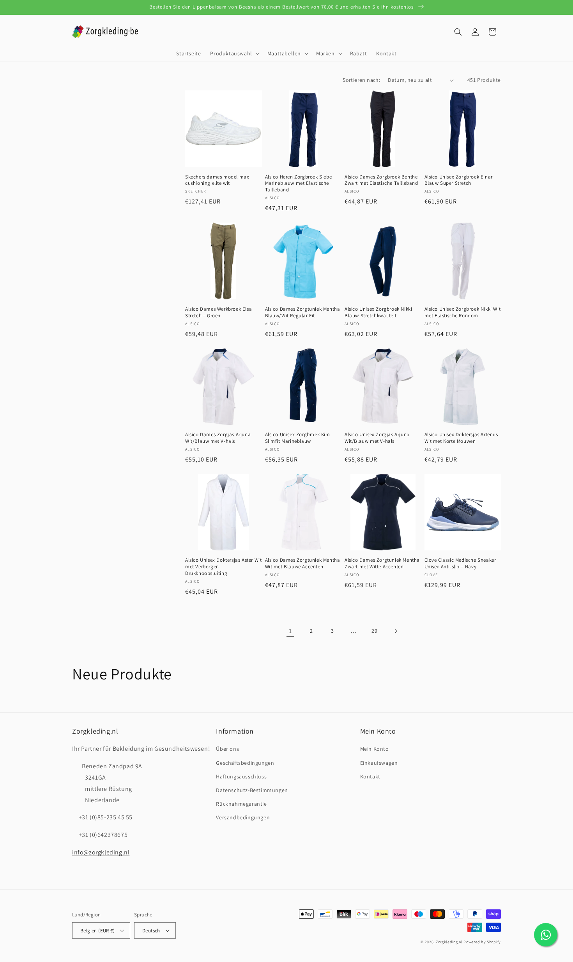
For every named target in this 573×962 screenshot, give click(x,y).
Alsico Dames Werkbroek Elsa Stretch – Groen (218, 312)
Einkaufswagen (379, 762)
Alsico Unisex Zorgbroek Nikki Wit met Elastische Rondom (462, 312)
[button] (233, 53)
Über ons (227, 748)
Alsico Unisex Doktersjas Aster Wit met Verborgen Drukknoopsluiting (223, 566)
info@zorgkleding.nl (100, 852)
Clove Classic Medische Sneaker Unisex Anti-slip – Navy (460, 563)
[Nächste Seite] (395, 631)
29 (374, 630)
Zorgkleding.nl (449, 941)
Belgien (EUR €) (97, 930)
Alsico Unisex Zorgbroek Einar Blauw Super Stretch (458, 180)
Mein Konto (374, 748)
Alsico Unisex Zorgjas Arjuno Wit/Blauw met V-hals (377, 437)
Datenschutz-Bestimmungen (252, 790)
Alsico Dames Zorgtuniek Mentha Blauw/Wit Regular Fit (302, 312)
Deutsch (151, 930)
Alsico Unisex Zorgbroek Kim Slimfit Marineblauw (297, 437)
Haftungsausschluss (241, 776)
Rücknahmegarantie (241, 803)
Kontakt (370, 776)
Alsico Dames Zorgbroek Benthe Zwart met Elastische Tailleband (381, 180)
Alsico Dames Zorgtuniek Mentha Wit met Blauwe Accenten (302, 563)
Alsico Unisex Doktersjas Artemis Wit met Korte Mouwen (461, 437)
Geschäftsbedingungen (245, 762)
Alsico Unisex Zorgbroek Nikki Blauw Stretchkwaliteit (378, 312)
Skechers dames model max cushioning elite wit (217, 180)
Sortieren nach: (361, 79)
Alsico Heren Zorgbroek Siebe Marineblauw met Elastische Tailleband (298, 183)
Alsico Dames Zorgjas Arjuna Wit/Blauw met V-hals (218, 437)
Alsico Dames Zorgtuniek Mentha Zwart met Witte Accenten (382, 563)
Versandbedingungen (243, 817)
